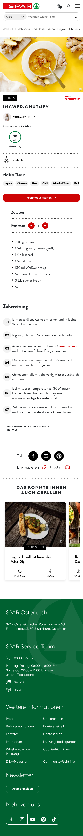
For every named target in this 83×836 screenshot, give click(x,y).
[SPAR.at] (22, 6)
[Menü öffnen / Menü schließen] (77, 6)
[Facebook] (11, 819)
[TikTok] (54, 819)
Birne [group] (34, 183)
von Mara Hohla (24, 117)
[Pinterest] (43, 819)
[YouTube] (32, 819)
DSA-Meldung (16, 761)
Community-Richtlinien (60, 761)
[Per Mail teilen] (46, 456)
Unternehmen (53, 719)
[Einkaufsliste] (59, 6)
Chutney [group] (22, 183)
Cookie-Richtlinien (56, 749)
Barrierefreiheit (53, 726)
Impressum (14, 742)
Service (18, 682)
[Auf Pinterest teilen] (59, 456)
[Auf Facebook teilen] (33, 456)
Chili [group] (45, 183)
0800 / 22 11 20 (24, 658)
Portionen (18, 225)
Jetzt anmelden (22, 788)
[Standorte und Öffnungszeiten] (68, 6)
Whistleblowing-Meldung (18, 751)
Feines (10, 98)
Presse (10, 719)
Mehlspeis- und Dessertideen (36, 29)
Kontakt (12, 734)
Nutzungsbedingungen (60, 742)
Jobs (17, 690)
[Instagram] (22, 819)
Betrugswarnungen (20, 726)
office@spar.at (25, 675)
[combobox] (15, 17)
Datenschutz (52, 734)
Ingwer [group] (8, 183)
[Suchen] (76, 17)
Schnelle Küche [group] (60, 183)
